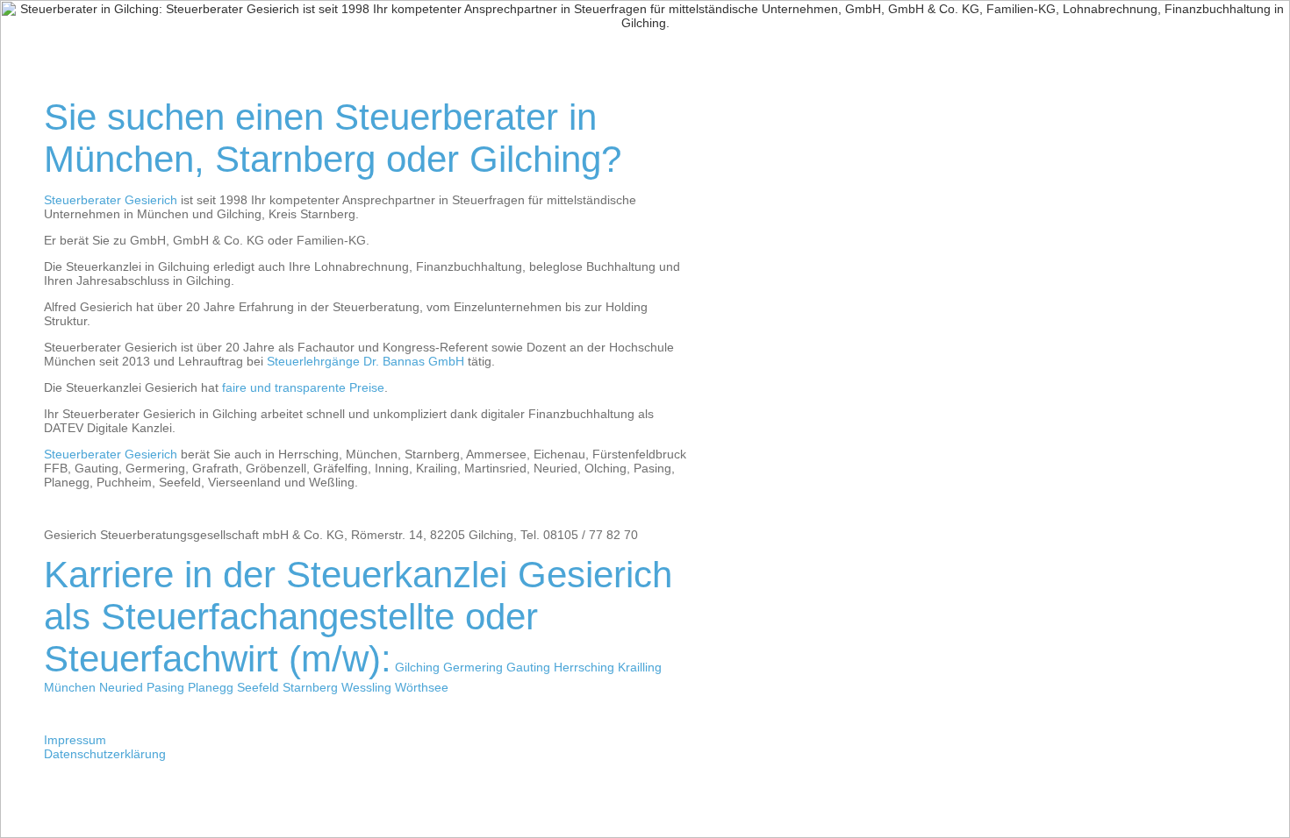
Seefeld (258, 687)
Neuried (121, 687)
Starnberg (310, 687)
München (70, 687)
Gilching (417, 667)
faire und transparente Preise (303, 387)
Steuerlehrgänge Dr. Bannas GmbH (365, 361)
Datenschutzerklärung (105, 754)
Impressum (75, 740)
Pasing (165, 687)
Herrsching (584, 667)
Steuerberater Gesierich (110, 200)
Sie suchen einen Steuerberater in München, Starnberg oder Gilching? (332, 138)
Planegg (210, 687)
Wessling (366, 687)
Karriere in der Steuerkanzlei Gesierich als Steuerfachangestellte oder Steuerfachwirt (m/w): (358, 616)
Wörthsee (421, 687)
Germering (473, 667)
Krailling (640, 667)
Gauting (528, 667)
